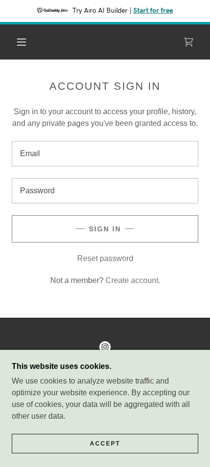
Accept (105, 443)
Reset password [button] (105, 258)
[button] (21, 42)
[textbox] (105, 153)
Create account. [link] (132, 280)
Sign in (105, 229)
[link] (188, 42)
